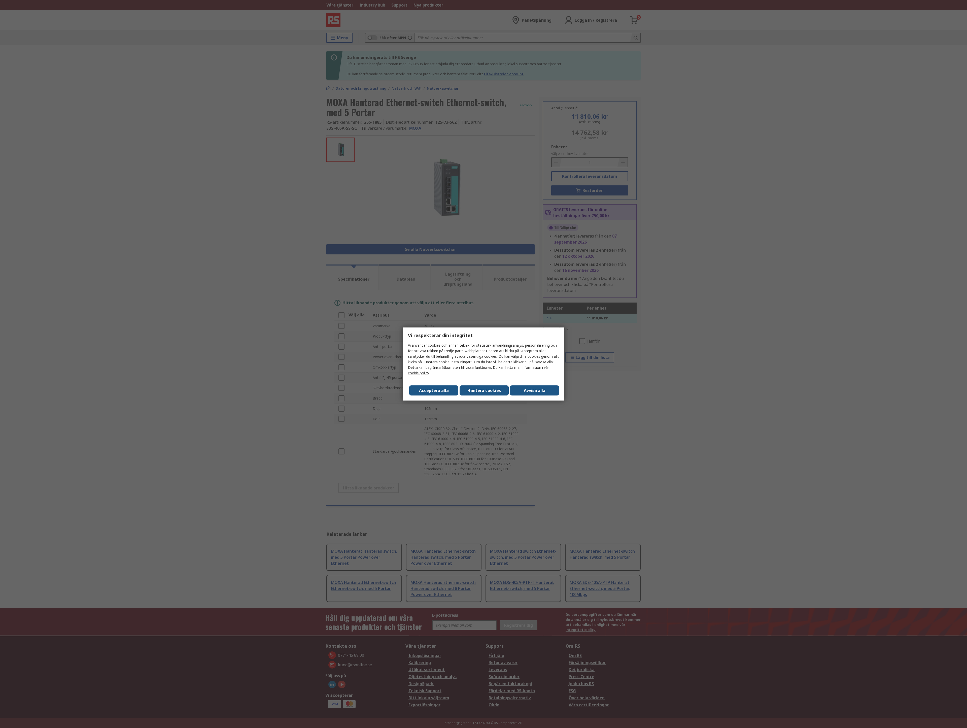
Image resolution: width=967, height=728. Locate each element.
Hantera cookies (484, 390)
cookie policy (418, 373)
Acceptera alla (434, 390)
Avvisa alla (534, 390)
